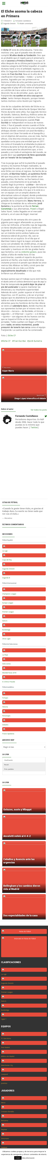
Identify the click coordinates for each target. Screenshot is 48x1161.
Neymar (4, 1129)
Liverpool (4, 1074)
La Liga (4, 551)
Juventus (4, 1083)
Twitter (34, 427)
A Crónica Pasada (8, 682)
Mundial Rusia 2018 (9, 673)
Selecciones (6, 664)
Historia (5, 707)
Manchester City (7, 1065)
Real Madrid (5, 1047)
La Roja (5, 655)
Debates (5, 725)
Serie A (4, 621)
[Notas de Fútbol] (24, 2)
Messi (3, 1103)
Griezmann (5, 1138)
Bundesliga (6, 630)
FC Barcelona (6, 1038)
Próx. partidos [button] (9, 769)
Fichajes (5, 698)
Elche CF (12, 335)
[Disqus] (22, 465)
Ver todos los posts (39, 410)
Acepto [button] (18, 1158)
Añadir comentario (26, 23)
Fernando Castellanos (23, 21)
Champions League (9, 594)
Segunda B (6, 578)
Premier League (8, 612)
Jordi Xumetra (35, 341)
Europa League (7, 603)
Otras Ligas (6, 639)
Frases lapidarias (8, 734)
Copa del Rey (7, 560)
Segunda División (9, 23)
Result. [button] (6, 765)
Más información (28, 1158)
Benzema (4, 1120)
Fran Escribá (20, 341)
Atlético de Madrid (7, 1056)
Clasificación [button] (8, 760)
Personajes (6, 716)
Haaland (4, 1147)
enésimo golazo (29, 252)
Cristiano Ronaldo (7, 1111)
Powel (33, 208)
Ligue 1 (3, 1019)
